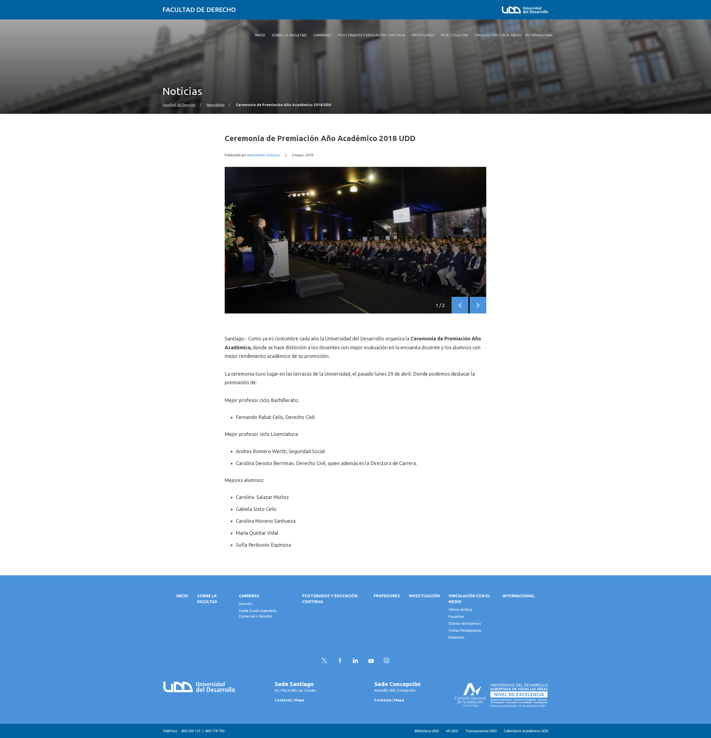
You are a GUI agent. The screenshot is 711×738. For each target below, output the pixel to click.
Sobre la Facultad (207, 599)
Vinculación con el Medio (469, 599)
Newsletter (216, 105)
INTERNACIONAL (519, 596)
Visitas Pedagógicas (465, 630)
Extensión (456, 637)
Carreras (249, 596)
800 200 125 (191, 731)
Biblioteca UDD (427, 731)
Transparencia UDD (481, 731)
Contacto (283, 700)
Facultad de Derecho (199, 9)
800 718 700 (214, 731)
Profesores (387, 596)
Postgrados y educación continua (329, 599)
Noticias (273, 155)
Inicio (182, 596)
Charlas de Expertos (465, 623)
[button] (460, 305)
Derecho (245, 604)
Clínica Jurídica (460, 609)
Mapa (299, 700)
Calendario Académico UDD (526, 731)
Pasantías (456, 616)
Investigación (424, 596)
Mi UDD (452, 731)
